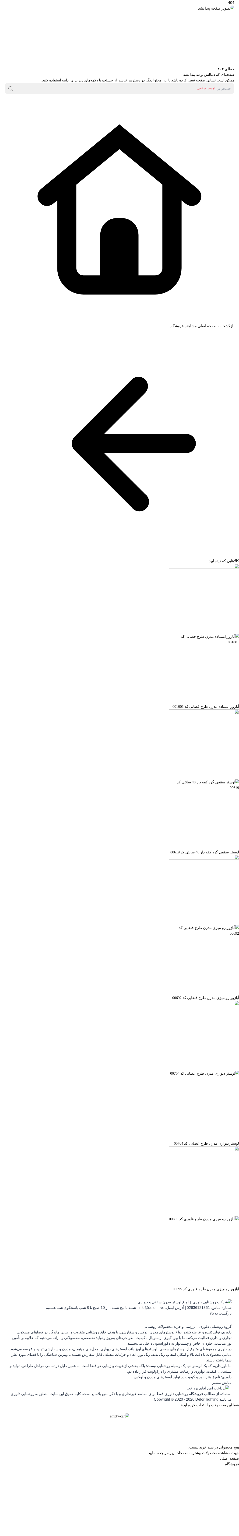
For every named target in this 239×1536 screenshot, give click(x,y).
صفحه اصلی (229, 1458)
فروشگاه (232, 1464)
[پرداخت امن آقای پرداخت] (119, 1388)
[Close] (119, 1410)
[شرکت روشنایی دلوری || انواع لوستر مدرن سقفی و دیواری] (119, 1302)
